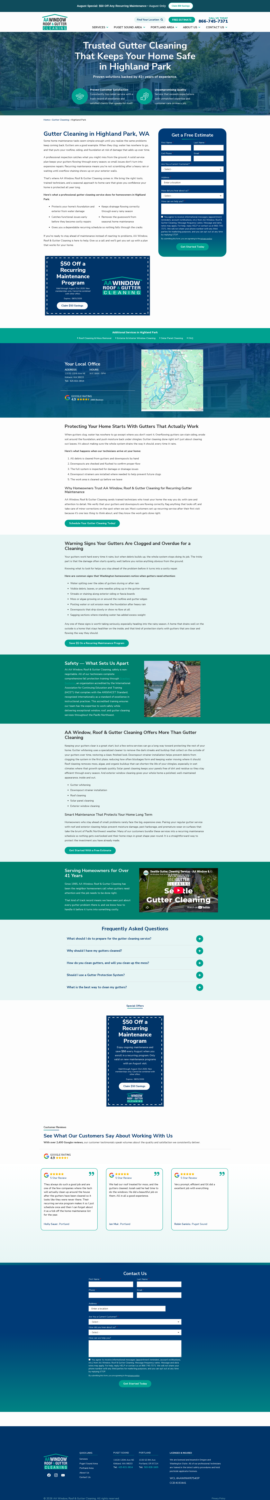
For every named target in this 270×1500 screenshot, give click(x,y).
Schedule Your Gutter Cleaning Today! (92, 523)
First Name (166, 142)
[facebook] (49, 1475)
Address (165, 177)
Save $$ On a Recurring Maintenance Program (96, 643)
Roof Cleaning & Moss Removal (95, 338)
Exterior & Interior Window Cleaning (136, 338)
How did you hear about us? (175, 190)
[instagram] (56, 1475)
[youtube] (63, 1475)
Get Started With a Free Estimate (90, 850)
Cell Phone (166, 153)
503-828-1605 (151, 1467)
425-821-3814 (77, 381)
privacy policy (206, 238)
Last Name (199, 142)
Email (196, 153)
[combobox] (192, 169)
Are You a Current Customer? (175, 164)
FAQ (191, 338)
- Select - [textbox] (167, 169)
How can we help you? (172, 201)
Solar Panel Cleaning (172, 338)
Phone (92, 1290)
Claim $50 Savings (181, 6)
